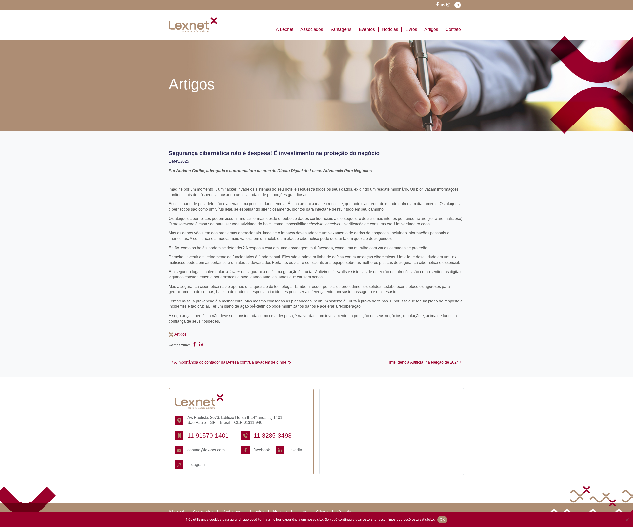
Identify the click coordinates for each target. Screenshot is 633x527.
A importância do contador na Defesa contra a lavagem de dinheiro (232, 362)
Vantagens (340, 29)
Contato (453, 29)
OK (442, 519)
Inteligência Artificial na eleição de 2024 (424, 362)
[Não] (626, 519)
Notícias (390, 29)
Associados (311, 29)
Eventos (367, 29)
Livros (411, 29)
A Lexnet (284, 29)
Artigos (431, 29)
